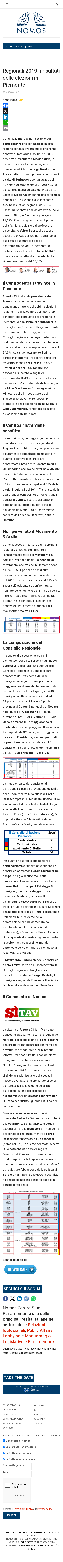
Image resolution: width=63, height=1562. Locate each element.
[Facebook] (31, 105)
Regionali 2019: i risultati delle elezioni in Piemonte (31, 78)
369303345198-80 (28, 1545)
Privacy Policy (10, 1409)
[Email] (31, 128)
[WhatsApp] (31, 122)
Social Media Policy (13, 1418)
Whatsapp (39, 1419)
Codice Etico (10, 1532)
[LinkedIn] (31, 117)
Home (17, 46)
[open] (7, 4)
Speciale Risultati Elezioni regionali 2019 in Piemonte (31, 1269)
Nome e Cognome (13, 1465)
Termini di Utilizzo (23, 1509)
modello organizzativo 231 (22, 1542)
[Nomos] (31, 22)
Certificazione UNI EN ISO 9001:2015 (35, 1532)
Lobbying (11, 1336)
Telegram (39, 1423)
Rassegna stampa (12, 1423)
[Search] (57, 4)
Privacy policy (44, 1509)
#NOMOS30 (8, 1428)
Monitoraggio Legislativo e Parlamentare (28, 1339)
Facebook (39, 1405)
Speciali (28, 46)
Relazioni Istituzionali (24, 1328)
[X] (31, 111)
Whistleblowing (11, 1405)
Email (6, 1472)
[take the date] (31, 1389)
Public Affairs (39, 1330)
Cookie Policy (10, 1414)
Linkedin (38, 1414)
